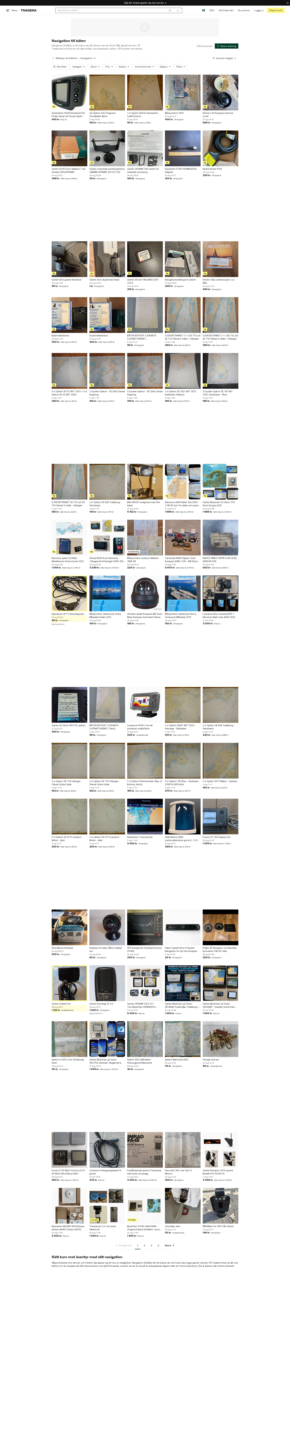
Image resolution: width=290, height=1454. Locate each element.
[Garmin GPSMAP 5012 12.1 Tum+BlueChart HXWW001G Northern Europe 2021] (145, 983)
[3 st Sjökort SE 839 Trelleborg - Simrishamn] (220, 705)
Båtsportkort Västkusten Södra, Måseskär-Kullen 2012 (105, 615)
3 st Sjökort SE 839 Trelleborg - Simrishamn (219, 727)
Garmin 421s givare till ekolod (66, 279)
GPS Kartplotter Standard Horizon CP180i (144, 949)
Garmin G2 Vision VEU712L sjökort (68, 725)
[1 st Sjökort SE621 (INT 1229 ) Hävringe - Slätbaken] (183, 705)
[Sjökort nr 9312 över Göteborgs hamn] (69, 1039)
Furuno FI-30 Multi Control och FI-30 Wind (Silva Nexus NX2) (68, 1172)
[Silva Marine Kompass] (69, 927)
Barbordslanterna (60, 335)
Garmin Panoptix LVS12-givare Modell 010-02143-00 (218, 1172)
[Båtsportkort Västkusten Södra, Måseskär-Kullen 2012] (107, 593)
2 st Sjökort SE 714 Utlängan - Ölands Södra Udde (67, 783)
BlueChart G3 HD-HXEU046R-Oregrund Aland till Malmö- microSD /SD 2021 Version (145, 1228)
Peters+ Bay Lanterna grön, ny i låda (219, 281)
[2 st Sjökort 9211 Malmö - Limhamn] (220, 761)
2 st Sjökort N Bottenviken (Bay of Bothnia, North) (144, 783)
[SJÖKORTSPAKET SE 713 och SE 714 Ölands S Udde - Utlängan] (69, 482)
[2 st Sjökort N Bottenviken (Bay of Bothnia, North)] (145, 761)
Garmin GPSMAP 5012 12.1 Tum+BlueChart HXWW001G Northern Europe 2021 (141, 1005)
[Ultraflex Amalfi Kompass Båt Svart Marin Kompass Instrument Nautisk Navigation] (145, 593)
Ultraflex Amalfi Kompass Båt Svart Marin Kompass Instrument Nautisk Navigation (144, 616)
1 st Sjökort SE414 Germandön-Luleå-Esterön (143, 114)
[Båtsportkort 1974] (183, 92)
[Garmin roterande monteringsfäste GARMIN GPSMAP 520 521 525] (107, 148)
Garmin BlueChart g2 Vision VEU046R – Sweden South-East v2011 (219, 1005)
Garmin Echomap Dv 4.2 (101, 1003)
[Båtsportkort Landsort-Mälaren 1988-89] (145, 537)
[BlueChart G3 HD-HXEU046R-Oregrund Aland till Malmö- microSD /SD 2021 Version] (145, 1206)
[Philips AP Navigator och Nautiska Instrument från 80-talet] (220, 927)
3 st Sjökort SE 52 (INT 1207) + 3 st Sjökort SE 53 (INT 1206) (69, 393)
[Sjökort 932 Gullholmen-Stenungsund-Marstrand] (145, 1039)
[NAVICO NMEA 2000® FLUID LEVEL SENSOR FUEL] (220, 537)
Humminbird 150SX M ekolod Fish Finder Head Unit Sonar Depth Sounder (68, 115)
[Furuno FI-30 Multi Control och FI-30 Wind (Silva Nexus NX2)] (69, 1150)
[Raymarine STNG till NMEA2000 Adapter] (183, 148)
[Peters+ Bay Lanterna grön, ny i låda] (220, 259)
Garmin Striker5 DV (61, 1003)
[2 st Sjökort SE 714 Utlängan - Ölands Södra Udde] (69, 761)
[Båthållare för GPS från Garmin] (220, 1206)
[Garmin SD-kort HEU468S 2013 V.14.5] (145, 259)
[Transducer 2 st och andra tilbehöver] (107, 1206)
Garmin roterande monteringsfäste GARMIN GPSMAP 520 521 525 (107, 170)
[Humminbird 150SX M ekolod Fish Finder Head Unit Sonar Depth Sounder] (69, 92)
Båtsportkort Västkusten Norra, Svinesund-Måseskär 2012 (181, 615)
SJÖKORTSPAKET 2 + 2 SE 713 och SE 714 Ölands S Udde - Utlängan (182, 337)
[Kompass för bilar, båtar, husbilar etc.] (107, 927)
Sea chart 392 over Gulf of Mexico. (178, 1172)
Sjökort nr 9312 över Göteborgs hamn (68, 1061)
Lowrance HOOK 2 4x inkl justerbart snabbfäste (140, 727)
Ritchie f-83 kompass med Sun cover (218, 114)
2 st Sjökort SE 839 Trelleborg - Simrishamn (105, 504)
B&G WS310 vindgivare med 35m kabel (143, 504)
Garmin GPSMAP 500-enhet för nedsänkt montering (143, 170)
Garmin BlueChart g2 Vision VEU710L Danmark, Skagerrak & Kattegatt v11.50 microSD (105, 1061)
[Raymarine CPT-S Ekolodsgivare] (69, 593)
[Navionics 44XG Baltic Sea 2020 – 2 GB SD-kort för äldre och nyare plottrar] (183, 482)
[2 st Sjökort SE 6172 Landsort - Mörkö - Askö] (69, 816)
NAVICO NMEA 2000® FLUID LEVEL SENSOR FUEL (220, 560)
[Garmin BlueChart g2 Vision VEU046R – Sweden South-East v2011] (220, 983)
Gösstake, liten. (173, 1226)
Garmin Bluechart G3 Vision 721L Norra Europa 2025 (219, 504)
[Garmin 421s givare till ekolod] (69, 259)
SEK (211, 10)
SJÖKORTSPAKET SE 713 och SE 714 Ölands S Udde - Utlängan (68, 504)
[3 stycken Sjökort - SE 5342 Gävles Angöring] (145, 371)
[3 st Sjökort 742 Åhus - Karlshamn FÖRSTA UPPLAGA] (183, 761)
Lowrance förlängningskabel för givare (105, 1172)
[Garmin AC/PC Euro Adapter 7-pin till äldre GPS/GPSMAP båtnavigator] (69, 148)
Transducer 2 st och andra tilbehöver (102, 1228)
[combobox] (114, 10)
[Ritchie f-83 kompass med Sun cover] (220, 92)
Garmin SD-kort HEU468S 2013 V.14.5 (142, 281)
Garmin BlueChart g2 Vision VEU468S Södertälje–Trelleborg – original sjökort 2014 (182, 1005)
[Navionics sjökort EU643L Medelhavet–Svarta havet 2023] (69, 537)
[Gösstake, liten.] (183, 1206)
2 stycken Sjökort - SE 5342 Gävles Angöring (107, 393)
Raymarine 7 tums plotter (140, 837)
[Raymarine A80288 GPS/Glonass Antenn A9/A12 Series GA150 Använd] (69, 1206)
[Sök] (170, 10)
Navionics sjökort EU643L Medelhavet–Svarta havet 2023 (68, 560)
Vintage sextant (211, 1059)
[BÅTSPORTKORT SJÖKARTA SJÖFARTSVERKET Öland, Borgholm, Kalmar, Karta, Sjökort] (107, 705)
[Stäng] (287, 3)
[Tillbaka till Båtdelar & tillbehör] (53, 58)
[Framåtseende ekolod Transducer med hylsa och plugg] (145, 1150)
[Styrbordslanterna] (107, 315)
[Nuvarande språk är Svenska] (203, 10)
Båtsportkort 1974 (174, 113)
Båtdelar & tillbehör (66, 58)
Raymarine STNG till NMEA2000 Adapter (181, 170)
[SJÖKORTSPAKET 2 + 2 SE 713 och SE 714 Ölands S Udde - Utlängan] (183, 315)
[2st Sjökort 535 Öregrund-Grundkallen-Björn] (107, 92)
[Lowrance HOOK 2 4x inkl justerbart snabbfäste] (145, 705)
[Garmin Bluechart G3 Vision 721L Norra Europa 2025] (220, 482)
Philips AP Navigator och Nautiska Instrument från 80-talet (220, 949)
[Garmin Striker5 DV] (69, 983)
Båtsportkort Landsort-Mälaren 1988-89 (143, 560)
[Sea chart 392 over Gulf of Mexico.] (183, 1150)
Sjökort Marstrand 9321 (176, 1059)
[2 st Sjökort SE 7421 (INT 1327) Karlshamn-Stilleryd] (183, 371)
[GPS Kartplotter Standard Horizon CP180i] (145, 927)
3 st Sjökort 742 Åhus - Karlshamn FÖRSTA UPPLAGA (182, 783)
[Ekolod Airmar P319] (220, 148)
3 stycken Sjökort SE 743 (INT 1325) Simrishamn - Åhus (218, 393)
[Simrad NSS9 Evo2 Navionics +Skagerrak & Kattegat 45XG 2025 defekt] (107, 537)
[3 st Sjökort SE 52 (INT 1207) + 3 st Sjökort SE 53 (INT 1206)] (69, 371)
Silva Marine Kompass (62, 948)
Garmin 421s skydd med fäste (104, 279)
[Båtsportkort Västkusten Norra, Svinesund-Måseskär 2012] (183, 593)
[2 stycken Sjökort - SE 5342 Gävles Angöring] (107, 371)
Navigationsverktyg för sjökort (180, 279)
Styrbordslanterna (98, 335)
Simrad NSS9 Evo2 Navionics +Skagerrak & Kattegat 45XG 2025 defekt (107, 560)
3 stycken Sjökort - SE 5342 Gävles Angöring (145, 393)
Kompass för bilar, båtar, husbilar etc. (105, 949)
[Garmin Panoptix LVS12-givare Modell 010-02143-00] (220, 1150)
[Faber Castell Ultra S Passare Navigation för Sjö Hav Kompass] (183, 927)
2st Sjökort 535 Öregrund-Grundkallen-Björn (102, 114)
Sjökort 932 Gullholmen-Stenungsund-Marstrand (139, 1061)
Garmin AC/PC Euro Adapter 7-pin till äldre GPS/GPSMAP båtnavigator (69, 171)
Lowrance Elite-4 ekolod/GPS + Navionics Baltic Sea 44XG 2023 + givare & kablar (220, 616)
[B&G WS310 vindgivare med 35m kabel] (145, 482)
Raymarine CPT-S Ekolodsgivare (68, 614)
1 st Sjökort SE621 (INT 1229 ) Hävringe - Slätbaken (180, 727)
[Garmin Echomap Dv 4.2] (107, 983)
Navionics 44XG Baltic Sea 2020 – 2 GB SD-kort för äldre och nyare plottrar (182, 504)
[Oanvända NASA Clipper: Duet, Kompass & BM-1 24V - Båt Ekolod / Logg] (183, 537)
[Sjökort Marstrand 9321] (183, 1039)
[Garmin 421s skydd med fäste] (107, 259)
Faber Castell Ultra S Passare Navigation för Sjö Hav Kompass (181, 949)
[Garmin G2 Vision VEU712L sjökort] (69, 705)
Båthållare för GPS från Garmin (218, 1226)
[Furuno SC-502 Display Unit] (220, 816)
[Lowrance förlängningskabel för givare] (107, 1150)
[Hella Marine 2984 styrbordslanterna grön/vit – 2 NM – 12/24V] (183, 816)
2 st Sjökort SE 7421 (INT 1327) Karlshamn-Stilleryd (180, 393)
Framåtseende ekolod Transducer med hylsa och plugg (144, 1172)
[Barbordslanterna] (69, 315)
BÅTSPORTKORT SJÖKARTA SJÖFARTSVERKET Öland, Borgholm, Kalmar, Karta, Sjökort (105, 727)
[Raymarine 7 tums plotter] (145, 816)
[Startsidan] (29, 10)
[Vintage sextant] (220, 1039)
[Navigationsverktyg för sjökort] (183, 259)
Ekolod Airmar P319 (212, 169)
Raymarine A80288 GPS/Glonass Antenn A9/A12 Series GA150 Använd (68, 1228)
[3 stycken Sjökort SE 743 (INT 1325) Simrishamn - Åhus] (220, 371)
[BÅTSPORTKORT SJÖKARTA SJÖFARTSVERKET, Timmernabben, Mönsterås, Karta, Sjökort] (145, 315)
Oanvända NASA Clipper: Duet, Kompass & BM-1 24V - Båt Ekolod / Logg (182, 560)
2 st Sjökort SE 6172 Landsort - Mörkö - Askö (67, 839)
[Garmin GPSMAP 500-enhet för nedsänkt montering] (145, 148)
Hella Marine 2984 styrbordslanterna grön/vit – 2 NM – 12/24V (182, 839)
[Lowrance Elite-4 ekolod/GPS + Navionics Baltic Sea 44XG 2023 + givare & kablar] (220, 593)
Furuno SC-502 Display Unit (216, 837)
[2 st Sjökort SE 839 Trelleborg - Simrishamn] (107, 482)
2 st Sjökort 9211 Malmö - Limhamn (220, 781)
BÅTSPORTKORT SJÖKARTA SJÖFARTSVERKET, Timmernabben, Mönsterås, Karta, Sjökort (144, 337)
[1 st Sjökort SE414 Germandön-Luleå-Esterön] (145, 92)
